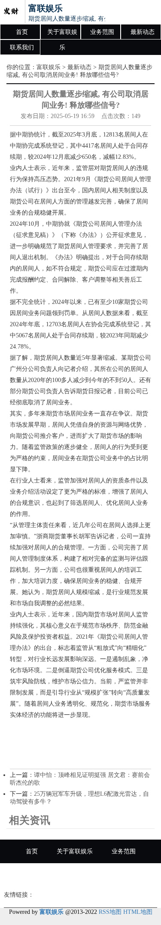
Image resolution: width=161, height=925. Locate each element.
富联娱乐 (48, 67)
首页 (22, 32)
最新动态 (143, 32)
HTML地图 (137, 912)
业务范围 (102, 32)
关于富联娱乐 (62, 34)
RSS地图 (110, 912)
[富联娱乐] (10, 12)
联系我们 (22, 47)
